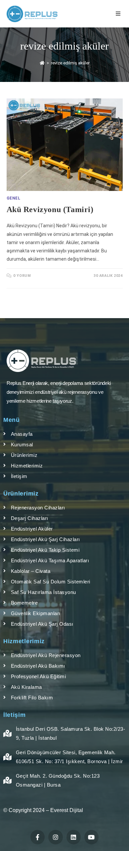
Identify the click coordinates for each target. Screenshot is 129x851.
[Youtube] (91, 837)
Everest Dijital (66, 810)
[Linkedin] (73, 837)
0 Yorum (22, 276)
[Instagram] (55, 837)
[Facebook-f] (37, 837)
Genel (14, 198)
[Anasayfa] (42, 62)
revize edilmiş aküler (70, 62)
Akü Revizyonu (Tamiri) (50, 209)
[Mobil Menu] (119, 14)
